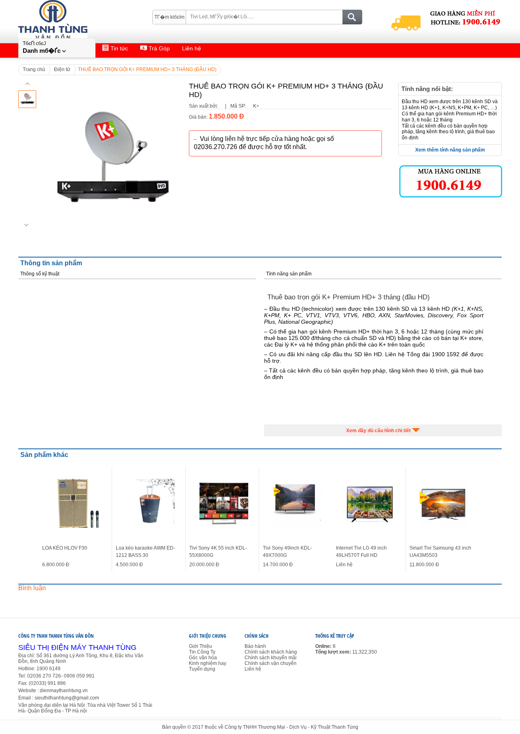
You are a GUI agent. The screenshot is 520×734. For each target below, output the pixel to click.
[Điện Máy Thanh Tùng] (72, 12)
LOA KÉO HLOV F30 (64, 548)
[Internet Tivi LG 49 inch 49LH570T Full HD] (370, 503)
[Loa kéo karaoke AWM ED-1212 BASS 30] (150, 503)
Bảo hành (255, 646)
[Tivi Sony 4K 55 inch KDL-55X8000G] (223, 503)
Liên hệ (253, 669)
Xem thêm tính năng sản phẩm (450, 150)
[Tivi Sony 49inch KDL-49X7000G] (297, 503)
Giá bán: (198, 117)
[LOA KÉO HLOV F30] (76, 503)
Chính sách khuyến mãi (271, 657)
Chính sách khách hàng (271, 652)
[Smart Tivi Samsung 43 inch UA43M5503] (444, 503)
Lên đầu (509, 715)
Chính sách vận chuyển (271, 663)
